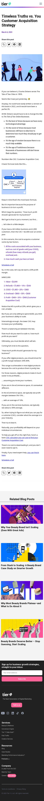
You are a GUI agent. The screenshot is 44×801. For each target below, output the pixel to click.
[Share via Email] (4, 44)
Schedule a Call (8, 265)
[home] (6, 3)
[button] (40, 3)
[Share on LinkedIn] (20, 44)
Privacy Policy (21, 789)
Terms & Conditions (8, 789)
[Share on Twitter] (9, 44)
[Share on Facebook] (14, 44)
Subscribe (22, 679)
